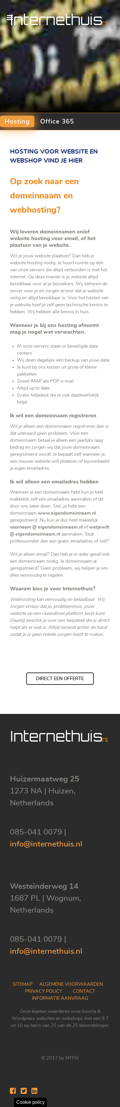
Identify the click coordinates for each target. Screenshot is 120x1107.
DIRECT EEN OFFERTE (60, 678)
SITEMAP (22, 984)
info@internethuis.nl (46, 844)
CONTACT (84, 991)
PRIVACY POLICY (43, 991)
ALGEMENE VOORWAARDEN (71, 984)
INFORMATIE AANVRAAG (60, 998)
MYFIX (72, 1058)
